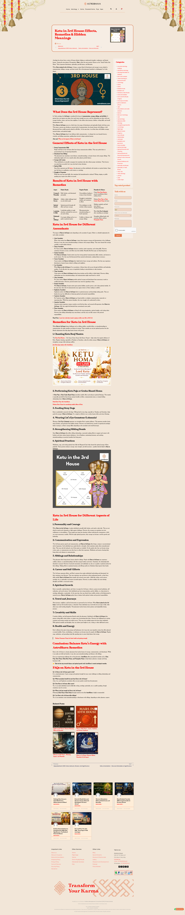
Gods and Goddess (122, 94)
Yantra (74, 852)
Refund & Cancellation (57, 857)
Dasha (119, 84)
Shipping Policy (55, 859)
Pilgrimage (120, 129)
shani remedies (121, 145)
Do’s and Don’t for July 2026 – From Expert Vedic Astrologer (81, 830)
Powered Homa (90, 9)
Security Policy (55, 866)
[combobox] (116, 209)
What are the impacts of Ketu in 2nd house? (69, 139)
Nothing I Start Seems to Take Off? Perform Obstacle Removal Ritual (60, 800)
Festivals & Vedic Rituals (123, 92)
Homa (82, 9)
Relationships (120, 137)
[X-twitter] (125, 867)
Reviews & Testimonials (99, 857)
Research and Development (101, 862)
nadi (118, 117)
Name (116, 195)
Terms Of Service (56, 864)
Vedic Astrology (121, 173)
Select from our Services (121, 212)
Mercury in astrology (122, 115)
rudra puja (120, 139)
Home (68, 9)
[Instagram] (121, 867)
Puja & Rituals (120, 135)
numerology (120, 127)
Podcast (95, 864)
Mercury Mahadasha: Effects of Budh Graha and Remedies (103, 800)
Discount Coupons (56, 855)
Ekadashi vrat (120, 90)
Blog (94, 852)
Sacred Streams (97, 855)
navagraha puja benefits (123, 125)
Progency (119, 133)
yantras (119, 175)
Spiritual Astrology (121, 147)
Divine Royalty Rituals (78, 859)
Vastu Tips (120, 171)
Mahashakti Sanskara (78, 862)
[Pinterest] (128, 867)
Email (116, 201)
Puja (97, 9)
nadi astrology (121, 119)
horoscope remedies (122, 100)
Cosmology (120, 82)
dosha (119, 86)
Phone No (117, 207)
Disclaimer (54, 868)
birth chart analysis (122, 76)
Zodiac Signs (120, 179)
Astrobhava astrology (122, 70)
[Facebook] (119, 867)
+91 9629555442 (125, 863)
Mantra (119, 113)
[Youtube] (123, 867)
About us (54, 852)
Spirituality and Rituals (122, 165)
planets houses (121, 131)
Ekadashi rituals (121, 88)
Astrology (74, 9)
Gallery (94, 859)
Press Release (97, 866)
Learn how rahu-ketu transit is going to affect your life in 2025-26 (76, 318)
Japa (101, 9)
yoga (118, 177)
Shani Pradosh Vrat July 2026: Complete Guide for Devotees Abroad (123, 800)
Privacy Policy (55, 862)
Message (117, 218)
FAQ (73, 864)
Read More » (56, 804)
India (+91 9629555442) (120, 861)
